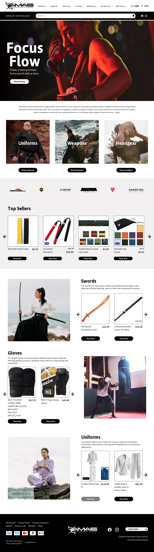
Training (78, 6)
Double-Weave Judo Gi (90, 485)
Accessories (106, 6)
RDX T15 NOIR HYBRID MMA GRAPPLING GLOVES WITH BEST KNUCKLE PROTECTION (17, 407)
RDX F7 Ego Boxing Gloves (50, 401)
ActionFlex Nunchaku (48, 250)
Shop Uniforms (28, 170)
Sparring (66, 6)
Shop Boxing (19, 81)
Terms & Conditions (40, 523)
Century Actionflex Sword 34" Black (122, 328)
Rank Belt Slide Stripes (18, 248)
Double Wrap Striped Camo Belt (88, 250)
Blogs (40, 526)
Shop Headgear (126, 170)
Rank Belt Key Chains (120, 250)
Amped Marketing (142, 539)
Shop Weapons (77, 170)
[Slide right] (149, 237)
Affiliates (32, 526)
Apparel (54, 6)
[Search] (134, 16)
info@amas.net (30, 542)
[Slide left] (4, 237)
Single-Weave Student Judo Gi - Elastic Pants (122, 487)
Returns (9, 526)
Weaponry (91, 6)
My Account (11, 523)
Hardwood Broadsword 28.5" (89, 328)
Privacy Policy (24, 523)
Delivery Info (20, 526)
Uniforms (41, 6)
